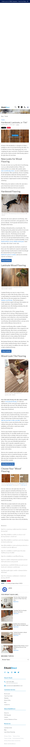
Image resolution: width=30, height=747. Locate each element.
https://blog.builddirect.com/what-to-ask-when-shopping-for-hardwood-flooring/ (15, 541)
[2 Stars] (2, 583)
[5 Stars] (5, 583)
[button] (15, 107)
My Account (7, 693)
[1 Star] (1, 583)
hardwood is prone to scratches (8, 254)
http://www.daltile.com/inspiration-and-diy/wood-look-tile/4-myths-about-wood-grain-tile (14, 560)
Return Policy (7, 700)
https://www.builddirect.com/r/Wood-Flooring (12, 556)
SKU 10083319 (24, 485)
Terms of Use (16, 736)
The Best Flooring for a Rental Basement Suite (20, 633)
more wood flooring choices (8, 171)
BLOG (4, 111)
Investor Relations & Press (10, 719)
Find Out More (22, 1)
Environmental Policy (18, 738)
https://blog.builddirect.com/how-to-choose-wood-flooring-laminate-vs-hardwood (13, 535)
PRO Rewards (7, 715)
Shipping (6, 698)
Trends (6, 116)
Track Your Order (8, 696)
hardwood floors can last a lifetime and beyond (12, 241)
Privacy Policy (7, 736)
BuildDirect (13, 743)
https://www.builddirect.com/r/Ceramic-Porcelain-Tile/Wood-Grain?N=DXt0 (13, 551)
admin (17, 124)
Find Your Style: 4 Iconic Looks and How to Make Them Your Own (20, 599)
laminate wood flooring (6, 300)
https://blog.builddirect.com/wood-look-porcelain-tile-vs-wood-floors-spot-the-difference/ (15, 546)
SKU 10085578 (9, 485)
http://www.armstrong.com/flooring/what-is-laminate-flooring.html (14, 530)
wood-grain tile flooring (11, 401)
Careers (6, 717)
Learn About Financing (9, 732)
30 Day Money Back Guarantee (12, 740)
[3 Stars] (3, 583)
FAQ (5, 702)
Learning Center (8, 727)
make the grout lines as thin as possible (10, 420)
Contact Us (7, 704)
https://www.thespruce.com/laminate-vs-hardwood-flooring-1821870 (13, 576)
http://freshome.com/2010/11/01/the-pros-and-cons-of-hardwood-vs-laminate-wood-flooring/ (14, 566)
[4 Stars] (4, 583)
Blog (5, 729)
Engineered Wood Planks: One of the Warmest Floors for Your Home (20, 647)
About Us (6, 713)
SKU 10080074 (22, 483)
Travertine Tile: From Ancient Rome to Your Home (20, 611)
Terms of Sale (7, 738)
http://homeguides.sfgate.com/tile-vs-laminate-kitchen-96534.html (14, 571)
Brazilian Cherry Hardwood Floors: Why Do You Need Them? (20, 624)
